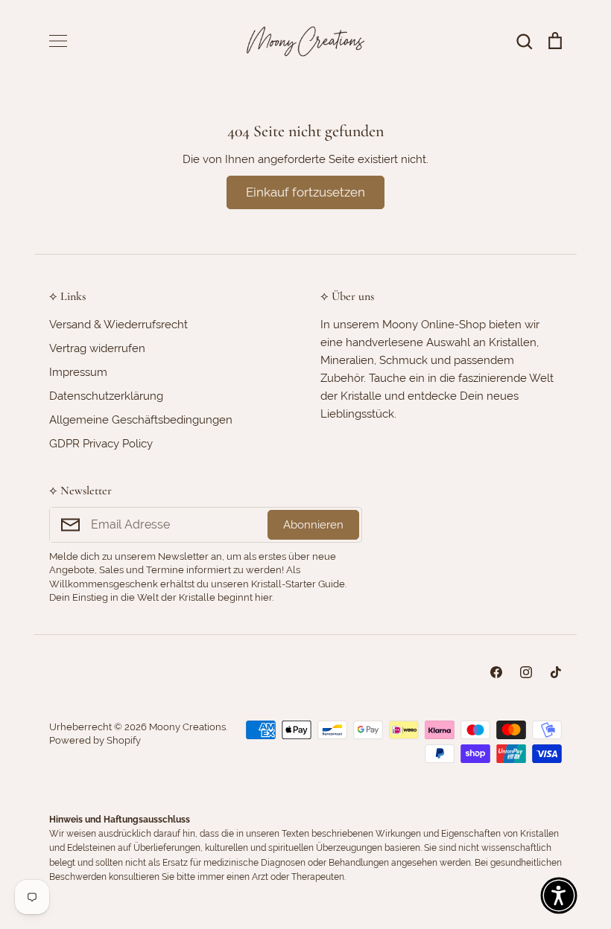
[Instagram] (526, 672)
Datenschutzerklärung (106, 396)
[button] (559, 895)
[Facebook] (496, 672)
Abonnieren (313, 524)
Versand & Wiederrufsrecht (118, 324)
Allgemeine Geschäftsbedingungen (140, 420)
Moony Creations (187, 726)
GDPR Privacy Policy (101, 443)
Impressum (78, 372)
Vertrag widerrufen (97, 348)
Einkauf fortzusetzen (305, 192)
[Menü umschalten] (58, 41)
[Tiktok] (556, 672)
